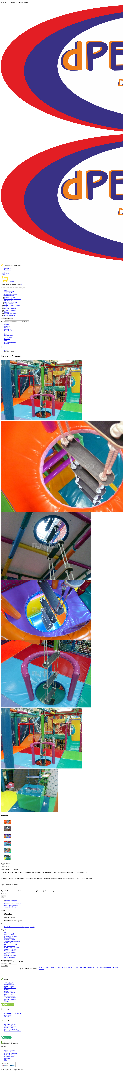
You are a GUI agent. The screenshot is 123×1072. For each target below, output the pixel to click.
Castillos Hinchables (10, 308)
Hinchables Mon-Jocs (10, 1029)
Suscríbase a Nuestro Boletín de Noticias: (12, 962)
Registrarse (7, 268)
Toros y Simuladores (10, 310)
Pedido (6, 327)
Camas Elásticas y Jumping (12, 305)
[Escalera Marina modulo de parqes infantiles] (7, 831)
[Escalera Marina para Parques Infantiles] (7, 824)
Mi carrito (7, 326)
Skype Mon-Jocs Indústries (100, 967)
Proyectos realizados (10, 342)
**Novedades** (9, 983)
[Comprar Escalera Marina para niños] (7, 846)
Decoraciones (8, 300)
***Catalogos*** (9, 292)
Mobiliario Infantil (9, 297)
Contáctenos (7, 1058)
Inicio (6, 334)
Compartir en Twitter (10, 907)
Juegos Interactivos (9, 304)
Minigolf (6, 312)
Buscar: (3, 321)
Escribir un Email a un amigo (12, 904)
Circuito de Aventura (10, 988)
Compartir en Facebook (11, 905)
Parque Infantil (8, 1027)
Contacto (6, 343)
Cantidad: (3, 894)
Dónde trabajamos (9, 315)
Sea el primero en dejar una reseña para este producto (19, 927)
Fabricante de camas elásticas (12, 1031)
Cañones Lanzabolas (10, 307)
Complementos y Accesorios (12, 299)
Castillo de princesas (10, 1024)
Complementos (8, 994)
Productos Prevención (10, 294)
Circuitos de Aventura (10, 302)
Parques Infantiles (9, 295)
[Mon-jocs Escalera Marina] (7, 853)
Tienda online (8, 337)
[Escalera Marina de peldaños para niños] (7, 839)
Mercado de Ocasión (10, 313)
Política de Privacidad (10, 1053)
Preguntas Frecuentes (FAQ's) (12, 1013)
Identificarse (7, 270)
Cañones (6, 989)
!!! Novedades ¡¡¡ (9, 291)
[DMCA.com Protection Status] (7, 1005)
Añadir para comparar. (11, 900)
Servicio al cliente (9, 1056)
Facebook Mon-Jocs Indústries (47, 967)
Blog (5, 340)
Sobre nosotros (8, 335)
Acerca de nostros (9, 1050)
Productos (7, 339)
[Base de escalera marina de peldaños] (7, 860)
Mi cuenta (7, 324)
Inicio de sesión (8, 331)
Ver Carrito (7, 1016)
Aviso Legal (7, 1052)
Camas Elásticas (9, 986)
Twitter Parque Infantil (80, 967)
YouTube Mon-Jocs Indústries (64, 967)
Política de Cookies (9, 1055)
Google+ (89, 967)
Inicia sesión (7, 1015)
